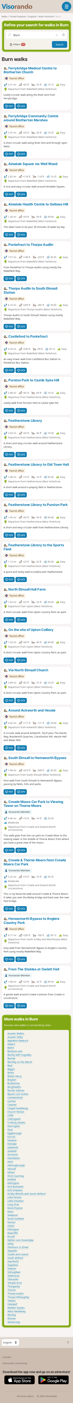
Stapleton (12, 1265)
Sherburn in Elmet (17, 1247)
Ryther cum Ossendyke (20, 1240)
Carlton (11, 1101)
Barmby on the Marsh (19, 1062)
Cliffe (10, 1115)
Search (59, 44)
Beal (9, 1065)
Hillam (11, 1172)
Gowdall (12, 1151)
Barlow (11, 1058)
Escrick (11, 1136)
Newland (12, 1215)
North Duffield (15, 1218)
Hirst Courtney (15, 1176)
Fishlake (12, 1143)
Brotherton (13, 1083)
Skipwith (12, 1250)
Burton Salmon (15, 1090)
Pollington (13, 1229)
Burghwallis (14, 1086)
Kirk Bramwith (15, 1186)
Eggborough (14, 1133)
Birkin (10, 1072)
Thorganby (13, 1286)
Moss (10, 1211)
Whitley (11, 1314)
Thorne (11, 1290)
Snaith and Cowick (17, 1254)
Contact (7, 1357)
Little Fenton (14, 1197)
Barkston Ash (14, 1051)
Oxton (10, 1225)
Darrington (13, 1126)
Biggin (11, 1069)
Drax (10, 1129)
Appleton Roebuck (17, 1040)
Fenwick (11, 1140)
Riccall (11, 1236)
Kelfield (11, 1179)
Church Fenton (15, 1111)
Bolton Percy (14, 1076)
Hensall (11, 1168)
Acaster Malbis (15, 1033)
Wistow (11, 1318)
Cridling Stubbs (16, 1122)
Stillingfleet (13, 1272)
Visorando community (15, 1363)
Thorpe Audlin (15, 1293)
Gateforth (12, 1147)
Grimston (12, 1154)
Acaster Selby (15, 1037)
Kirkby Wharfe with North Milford (26, 1193)
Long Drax (13, 1204)
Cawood (11, 1104)
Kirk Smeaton (15, 1190)
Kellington (13, 1183)
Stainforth (13, 1261)
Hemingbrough (16, 1165)
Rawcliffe (12, 1233)
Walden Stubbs (16, 1307)
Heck (10, 1161)
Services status (25, 1396)
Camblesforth (15, 1097)
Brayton (11, 1079)
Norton (11, 1222)
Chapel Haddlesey (17, 1108)
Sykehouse (13, 1275)
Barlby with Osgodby (19, 1054)
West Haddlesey (16, 1311)
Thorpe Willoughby (18, 1297)
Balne (10, 1047)
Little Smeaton (15, 1200)
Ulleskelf (12, 1304)
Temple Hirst (14, 1282)
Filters (19, 44)
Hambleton (13, 1158)
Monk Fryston (15, 1208)
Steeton (11, 1268)
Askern (11, 1044)
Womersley (13, 1322)
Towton (11, 1300)
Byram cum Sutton (18, 1094)
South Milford (15, 1257)
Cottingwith (14, 1119)
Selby (10, 1243)
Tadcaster (13, 1279)
